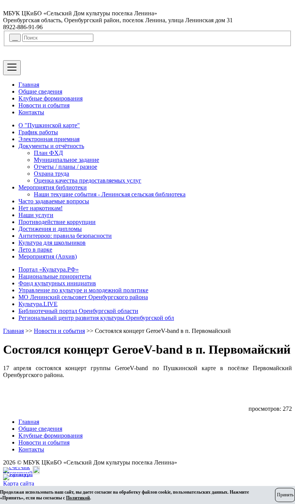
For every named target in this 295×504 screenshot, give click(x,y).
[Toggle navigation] (12, 67)
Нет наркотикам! (40, 208)
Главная (28, 84)
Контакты (31, 112)
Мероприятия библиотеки (52, 187)
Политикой (78, 498)
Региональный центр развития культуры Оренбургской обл (96, 318)
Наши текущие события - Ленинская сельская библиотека (110, 194)
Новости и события (44, 105)
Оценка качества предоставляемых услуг (87, 180)
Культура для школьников (52, 242)
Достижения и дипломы (50, 229)
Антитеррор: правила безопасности (65, 235)
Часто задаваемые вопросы (53, 201)
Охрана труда (51, 173)
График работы (38, 132)
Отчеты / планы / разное (65, 166)
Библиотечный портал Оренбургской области (78, 311)
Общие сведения (40, 91)
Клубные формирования (50, 98)
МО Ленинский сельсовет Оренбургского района (83, 297)
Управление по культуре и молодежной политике (83, 290)
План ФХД (48, 153)
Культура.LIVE (38, 304)
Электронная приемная (49, 139)
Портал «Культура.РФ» (48, 269)
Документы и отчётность (51, 146)
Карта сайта (18, 483)
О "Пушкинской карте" (49, 125)
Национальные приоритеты (54, 276)
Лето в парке (35, 249)
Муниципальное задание (66, 159)
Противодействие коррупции (57, 222)
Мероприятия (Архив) (47, 256)
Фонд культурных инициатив (57, 283)
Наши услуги (35, 215)
